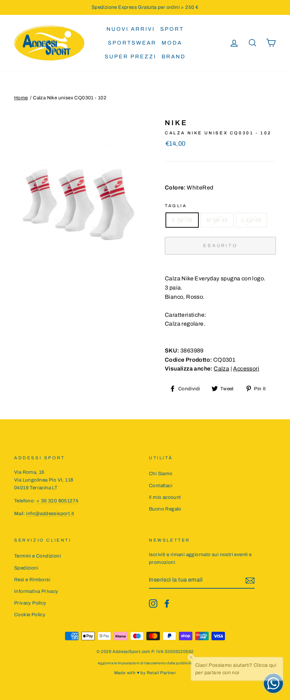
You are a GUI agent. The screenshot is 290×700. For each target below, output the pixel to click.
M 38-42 (217, 220)
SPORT (172, 29)
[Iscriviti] (250, 580)
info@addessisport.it (50, 513)
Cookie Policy (29, 614)
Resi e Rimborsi (32, 579)
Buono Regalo (165, 509)
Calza (221, 369)
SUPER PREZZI (130, 56)
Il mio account (165, 497)
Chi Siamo (161, 473)
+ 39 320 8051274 (57, 500)
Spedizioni (26, 568)
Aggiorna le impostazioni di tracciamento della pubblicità (145, 663)
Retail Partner (161, 672)
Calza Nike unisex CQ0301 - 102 (69, 97)
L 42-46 (252, 220)
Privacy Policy (30, 603)
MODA (172, 43)
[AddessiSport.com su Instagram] (153, 603)
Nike (176, 123)
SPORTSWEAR (132, 43)
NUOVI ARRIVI (130, 29)
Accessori (246, 369)
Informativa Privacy (36, 591)
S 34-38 (182, 220)
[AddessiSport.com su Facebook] (167, 603)
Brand (174, 56)
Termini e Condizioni (37, 556)
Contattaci (160, 485)
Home (21, 97)
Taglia (176, 205)
